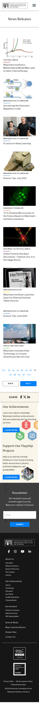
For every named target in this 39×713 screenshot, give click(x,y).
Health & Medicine (12, 597)
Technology (9, 588)
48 (15, 375)
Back (10, 384)
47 (10, 375)
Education (9, 563)
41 (13, 370)
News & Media (11, 622)
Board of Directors (12, 569)
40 (9, 370)
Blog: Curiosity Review (15, 627)
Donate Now (10, 632)
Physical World (10, 600)
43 (22, 370)
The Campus (10, 572)
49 (19, 375)
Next (28, 384)
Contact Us (10, 637)
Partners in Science (12, 610)
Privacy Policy (8, 681)
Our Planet (9, 594)
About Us (9, 559)
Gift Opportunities (12, 616)
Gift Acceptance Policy (24, 681)
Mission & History (12, 566)
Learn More (11, 430)
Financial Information (18, 685)
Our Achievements (16, 406)
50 (23, 375)
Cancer (8, 585)
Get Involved (11, 606)
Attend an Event (11, 613)
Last (29, 375)
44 (26, 370)
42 (18, 370)
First (3, 370)
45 (30, 370)
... (26, 375)
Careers (8, 575)
